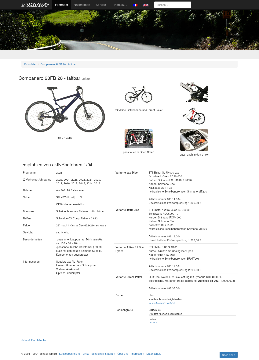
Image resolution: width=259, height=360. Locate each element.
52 (151, 322)
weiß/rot (170, 302)
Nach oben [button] (228, 355)
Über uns (122, 353)
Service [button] (101, 4)
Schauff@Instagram (103, 353)
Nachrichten (82, 4)
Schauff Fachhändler (33, 340)
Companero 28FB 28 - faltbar (58, 64)
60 (157, 322)
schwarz (161, 302)
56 (154, 322)
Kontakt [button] (119, 4)
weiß (154, 302)
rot (150, 302)
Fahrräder (61, 4)
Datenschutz (153, 353)
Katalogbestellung (70, 353)
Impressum (137, 353)
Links (86, 353)
